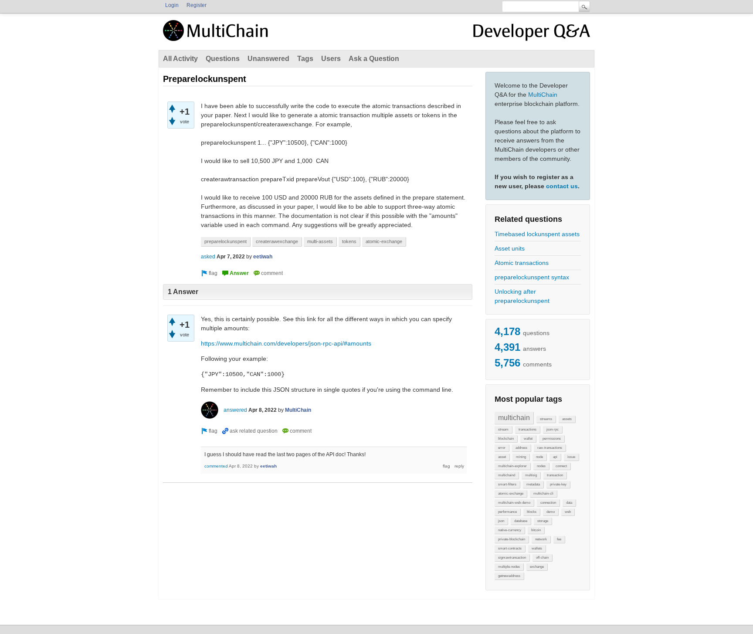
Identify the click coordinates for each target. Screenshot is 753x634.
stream (503, 429)
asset (502, 457)
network (541, 539)
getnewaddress (509, 576)
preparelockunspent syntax (532, 277)
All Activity (180, 58)
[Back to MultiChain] (217, 35)
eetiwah (262, 257)
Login (172, 5)
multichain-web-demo (514, 503)
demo (550, 512)
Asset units (510, 248)
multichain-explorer (512, 466)
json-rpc (552, 429)
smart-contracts (510, 548)
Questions (223, 58)
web (568, 512)
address (521, 448)
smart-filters (507, 484)
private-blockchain (511, 539)
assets (567, 419)
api (555, 457)
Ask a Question (374, 58)
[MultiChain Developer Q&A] (531, 34)
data (569, 503)
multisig (531, 475)
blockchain (506, 439)
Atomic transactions (522, 262)
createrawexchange (277, 241)
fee (559, 539)
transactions (527, 429)
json (501, 521)
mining (521, 457)
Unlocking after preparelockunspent (522, 296)
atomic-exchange (510, 493)
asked (208, 257)
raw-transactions (549, 448)
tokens (349, 241)
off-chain (542, 557)
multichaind (506, 475)
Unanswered (268, 58)
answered (235, 410)
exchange (537, 567)
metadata (533, 484)
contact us (562, 186)
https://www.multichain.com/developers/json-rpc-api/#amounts (286, 343)
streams (546, 419)
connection (548, 503)
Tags (305, 58)
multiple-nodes (509, 567)
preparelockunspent (225, 241)
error (501, 448)
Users (331, 58)
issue (571, 457)
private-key (558, 484)
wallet (528, 439)
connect (561, 466)
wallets (537, 548)
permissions (552, 439)
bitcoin (536, 530)
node (539, 457)
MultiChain (542, 94)
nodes (541, 466)
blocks (531, 512)
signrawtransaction (512, 557)
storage (542, 521)
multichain (514, 417)
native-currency (509, 530)
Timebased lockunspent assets (537, 234)
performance (507, 512)
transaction (555, 475)
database (520, 521)
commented (216, 466)
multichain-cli (543, 493)
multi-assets (320, 241)
